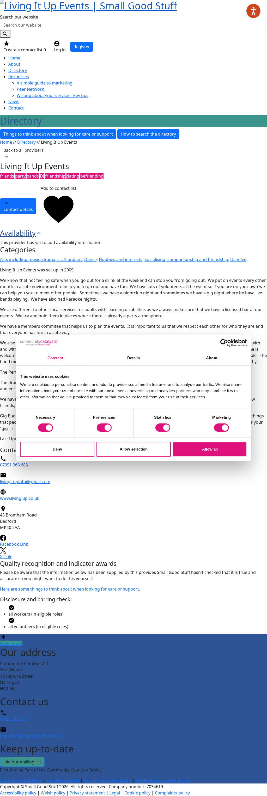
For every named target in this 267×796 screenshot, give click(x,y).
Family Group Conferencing (163, 780)
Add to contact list (58, 188)
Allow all (210, 449)
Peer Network (30, 89)
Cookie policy (137, 793)
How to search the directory (148, 134)
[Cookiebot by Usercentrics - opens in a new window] (224, 343)
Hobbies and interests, (121, 259)
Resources (18, 77)
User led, (239, 259)
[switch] (104, 427)
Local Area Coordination (107, 780)
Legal (115, 793)
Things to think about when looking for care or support (58, 134)
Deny (57, 449)
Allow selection (134, 449)
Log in (60, 50)
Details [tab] (133, 358)
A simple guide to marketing (44, 83)
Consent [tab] (55, 358)
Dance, (91, 259)
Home (14, 58)
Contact (16, 108)
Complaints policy (172, 793)
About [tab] (211, 358)
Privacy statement (87, 793)
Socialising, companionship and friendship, (186, 259)
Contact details (18, 209)
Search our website (19, 17)
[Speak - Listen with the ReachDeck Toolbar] (253, 11)
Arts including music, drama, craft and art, (41, 259)
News (13, 102)
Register (82, 47)
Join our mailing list (22, 762)
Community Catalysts (21, 780)
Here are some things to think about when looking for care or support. (70, 589)
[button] (133, 640)
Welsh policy (53, 793)
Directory (17, 70)
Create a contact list (24, 50)
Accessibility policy (18, 793)
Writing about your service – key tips (52, 95)
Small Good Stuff (62, 780)
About (14, 64)
